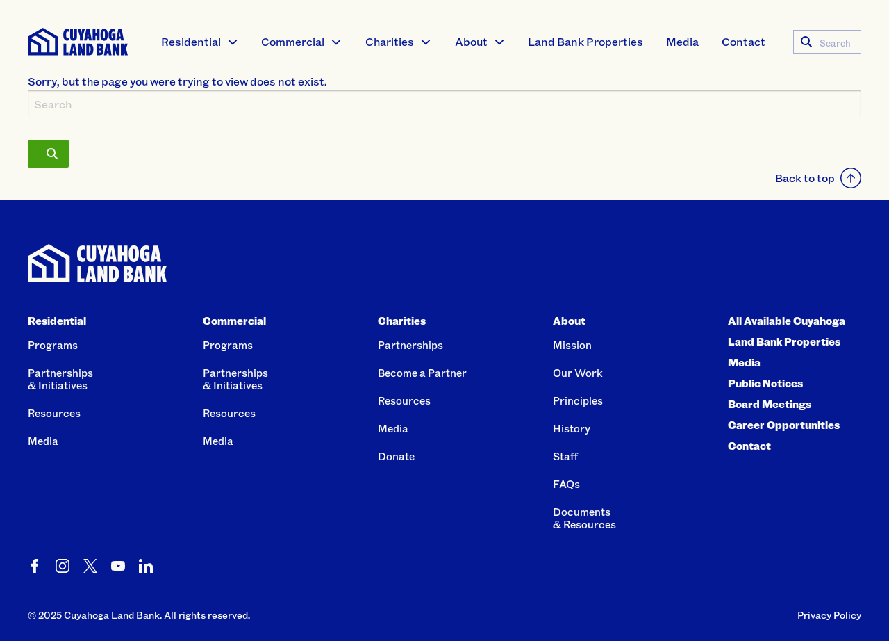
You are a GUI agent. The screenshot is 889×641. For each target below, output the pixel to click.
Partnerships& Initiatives (60, 379)
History (571, 428)
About (471, 41)
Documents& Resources (584, 518)
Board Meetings (769, 404)
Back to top (805, 177)
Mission (572, 345)
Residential (191, 41)
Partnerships (410, 345)
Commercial (292, 41)
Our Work (578, 373)
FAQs (566, 484)
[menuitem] (200, 42)
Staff (565, 456)
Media (682, 41)
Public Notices (765, 383)
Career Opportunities (784, 425)
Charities (389, 41)
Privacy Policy (829, 615)
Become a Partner (422, 373)
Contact (743, 41)
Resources (54, 413)
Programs (53, 345)
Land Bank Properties (585, 41)
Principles (578, 400)
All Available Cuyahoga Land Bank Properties (786, 331)
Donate (396, 456)
